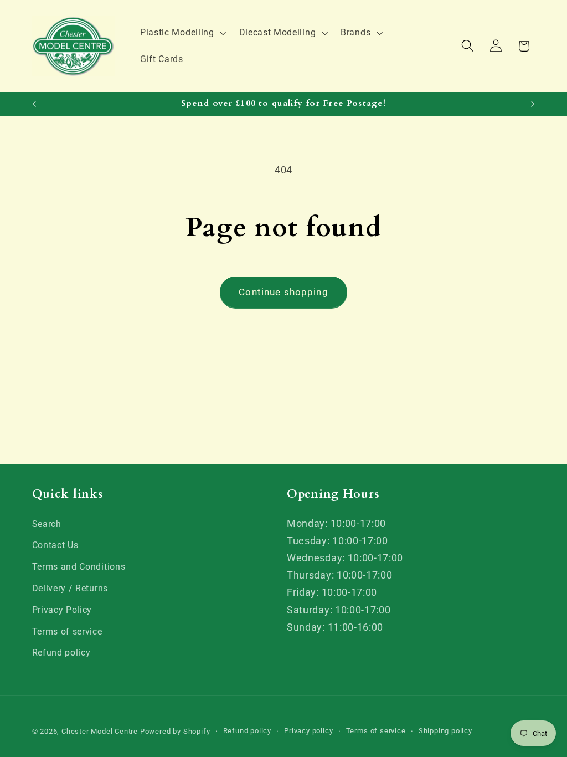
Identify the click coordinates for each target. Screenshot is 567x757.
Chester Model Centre (99, 731)
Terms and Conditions (79, 566)
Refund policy (61, 652)
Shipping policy (445, 731)
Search (46, 524)
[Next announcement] (532, 104)
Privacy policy (308, 731)
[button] (181, 32)
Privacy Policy (62, 610)
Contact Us (55, 545)
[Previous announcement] (34, 104)
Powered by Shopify (175, 731)
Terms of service (67, 631)
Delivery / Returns (70, 588)
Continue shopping (283, 292)
